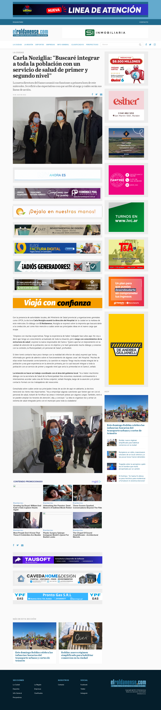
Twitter (82, 689)
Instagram (83, 693)
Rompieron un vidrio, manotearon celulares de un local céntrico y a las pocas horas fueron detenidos (132, 454)
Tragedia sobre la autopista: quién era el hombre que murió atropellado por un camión (132, 466)
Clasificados (77, 44)
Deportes (39, 44)
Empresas (50, 44)
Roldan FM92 (18, 22)
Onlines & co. (141, 694)
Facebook (83, 685)
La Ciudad (17, 44)
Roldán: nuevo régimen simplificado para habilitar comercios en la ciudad (129, 442)
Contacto (143, 22)
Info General (63, 44)
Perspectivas (92, 44)
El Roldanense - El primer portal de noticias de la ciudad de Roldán (30, 33)
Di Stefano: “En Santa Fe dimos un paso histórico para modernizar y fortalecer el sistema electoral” (132, 478)
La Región (28, 44)
